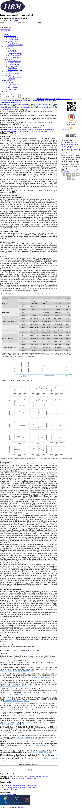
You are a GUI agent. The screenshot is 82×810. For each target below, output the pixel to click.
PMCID (31, 671)
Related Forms (12, 68)
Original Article (15, 650)
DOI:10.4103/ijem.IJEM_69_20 (41, 745)
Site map (11, 82)
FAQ (9, 86)
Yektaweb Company (10, 789)
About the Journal (13, 37)
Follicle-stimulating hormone (17, 129)
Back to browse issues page (64, 99)
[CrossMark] (71, 126)
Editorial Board (13, 39)
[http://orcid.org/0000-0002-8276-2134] (51, 105)
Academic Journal (6, 794)
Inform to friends (13, 89)
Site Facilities (8, 80)
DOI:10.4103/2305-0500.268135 (42, 752)
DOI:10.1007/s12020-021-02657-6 (46, 758)
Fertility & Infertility (32, 650)
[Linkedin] (78, 174)
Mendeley (67, 150)
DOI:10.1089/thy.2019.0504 (10, 686)
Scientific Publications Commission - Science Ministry (21, 787)
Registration (8, 71)
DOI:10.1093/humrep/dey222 (10, 724)
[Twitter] (69, 174)
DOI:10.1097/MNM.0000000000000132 (14, 709)
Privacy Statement (13, 66)
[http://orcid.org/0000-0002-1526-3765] (35, 107)
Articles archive (9, 46)
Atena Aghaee (22, 104)
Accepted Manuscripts (15, 54)
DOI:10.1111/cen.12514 (20, 716)
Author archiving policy (15, 70)
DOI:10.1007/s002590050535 (13, 701)
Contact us (7, 75)
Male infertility (39, 129)
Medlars (63, 144)
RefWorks (71, 146)
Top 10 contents (13, 88)
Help (5, 91)
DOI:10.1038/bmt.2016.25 (9, 732)
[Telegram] (73, 174)
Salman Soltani (5, 104)
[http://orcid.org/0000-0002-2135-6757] (12, 105)
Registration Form (13, 73)
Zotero (75, 150)
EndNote (73, 142)
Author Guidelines (14, 62)
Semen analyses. (49, 129)
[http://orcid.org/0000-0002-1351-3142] (29, 105)
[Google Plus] (69, 178)
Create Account (5, 29)
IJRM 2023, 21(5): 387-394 (46, 99)
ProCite (69, 144)
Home (6, 34)
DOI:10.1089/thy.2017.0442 (10, 694)
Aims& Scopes (13, 41)
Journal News (12, 43)
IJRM (14, 794)
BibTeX (63, 142)
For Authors (8, 59)
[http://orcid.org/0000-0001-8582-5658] (13, 107)
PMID (25, 671)
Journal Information (10, 36)
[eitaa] (73, 178)
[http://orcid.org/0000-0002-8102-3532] (21, 110)
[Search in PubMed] (16, 105)
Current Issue (12, 50)
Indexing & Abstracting (15, 45)
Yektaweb (21, 807)
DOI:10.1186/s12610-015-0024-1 (11, 671)
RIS (68, 142)
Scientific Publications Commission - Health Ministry (21, 785)
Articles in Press (13, 52)
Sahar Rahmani (46, 107)
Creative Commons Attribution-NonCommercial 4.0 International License (29, 777)
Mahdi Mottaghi (6, 107)
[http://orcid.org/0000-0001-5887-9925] (53, 107)
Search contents (13, 84)
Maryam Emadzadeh (26, 107)
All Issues (11, 48)
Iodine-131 (30, 129)
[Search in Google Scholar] (14, 105)
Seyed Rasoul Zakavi (42, 104)
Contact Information (14, 77)
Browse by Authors (14, 55)
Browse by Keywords (15, 57)
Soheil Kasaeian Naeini (10, 109)
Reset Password (5, 30)
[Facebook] (65, 174)
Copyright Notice (13, 64)
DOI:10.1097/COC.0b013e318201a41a (25, 739)
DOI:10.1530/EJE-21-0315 (41, 677)
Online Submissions (14, 61)
